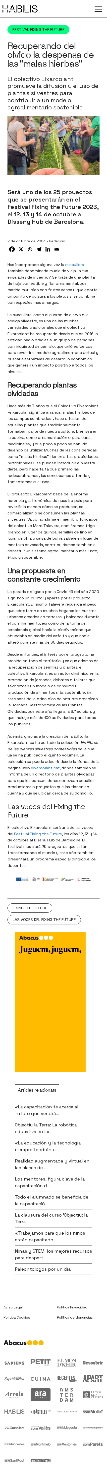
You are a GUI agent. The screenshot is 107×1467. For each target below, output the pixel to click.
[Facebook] (12, 249)
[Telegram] (39, 249)
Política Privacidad (72, 1307)
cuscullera (74, 264)
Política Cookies (16, 1317)
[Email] (57, 249)
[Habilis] (20, 9)
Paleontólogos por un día (43, 1269)
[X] (21, 249)
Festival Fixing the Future (38, 29)
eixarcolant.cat (45, 768)
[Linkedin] (48, 249)
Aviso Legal (13, 1307)
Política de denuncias (75, 1317)
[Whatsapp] (30, 249)
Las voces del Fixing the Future (44, 919)
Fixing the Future (30, 908)
